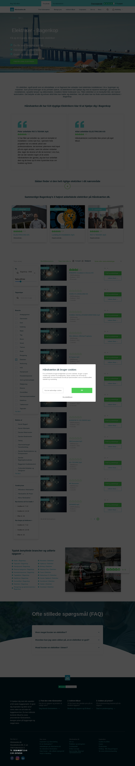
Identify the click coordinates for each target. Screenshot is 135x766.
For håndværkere (58, 3)
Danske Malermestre (25, 432)
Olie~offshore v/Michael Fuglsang (80, 336)
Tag (21, 335)
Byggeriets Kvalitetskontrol (27, 464)
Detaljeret (87, 261)
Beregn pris (58, 9)
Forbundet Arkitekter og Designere (26, 469)
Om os (92, 9)
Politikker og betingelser (77, 744)
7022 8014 (17, 750)
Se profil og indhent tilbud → (79, 576)
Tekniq (20, 440)
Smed (22, 343)
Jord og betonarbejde (27, 380)
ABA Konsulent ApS (75, 441)
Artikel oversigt (74, 749)
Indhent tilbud (70, 9)
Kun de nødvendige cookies (53, 390)
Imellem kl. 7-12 (23, 506)
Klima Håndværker (24, 498)
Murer (22, 339)
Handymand (24, 372)
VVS (21, 368)
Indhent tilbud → (113, 278)
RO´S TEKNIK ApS (40, 131)
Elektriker (23, 359)
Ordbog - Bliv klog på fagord (108, 749)
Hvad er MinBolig (45, 753)
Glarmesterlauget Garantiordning (24, 446)
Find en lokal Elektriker (24, 61)
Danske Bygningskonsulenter (25, 459)
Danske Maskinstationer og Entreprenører (27, 452)
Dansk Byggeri (23, 424)
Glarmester (23, 318)
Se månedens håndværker (48, 749)
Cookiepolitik (73, 746)
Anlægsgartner (25, 314)
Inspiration (82, 9)
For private (46, 3)
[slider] (26, 281)
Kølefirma (23, 400)
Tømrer (22, 347)
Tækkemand (24, 404)
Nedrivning (23, 363)
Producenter (103, 746)
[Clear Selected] (34, 273)
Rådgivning (23, 384)
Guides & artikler (104, 742)
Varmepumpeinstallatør (27, 396)
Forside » (14, 18)
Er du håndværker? (46, 744)
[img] (107, 9)
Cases (101, 744)
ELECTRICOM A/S (97, 131)
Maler (22, 331)
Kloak (22, 351)
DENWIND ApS (74, 504)
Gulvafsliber (24, 392)
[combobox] (26, 273)
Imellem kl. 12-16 (23, 511)
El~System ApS (74, 357)
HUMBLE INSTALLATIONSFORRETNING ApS (84, 315)
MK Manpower (74, 483)
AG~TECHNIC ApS (75, 462)
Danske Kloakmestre (25, 436)
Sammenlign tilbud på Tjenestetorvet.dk (76, 751)
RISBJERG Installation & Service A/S (81, 273)
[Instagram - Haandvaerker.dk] (18, 758)
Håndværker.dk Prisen (25, 494)
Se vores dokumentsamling (108, 751)
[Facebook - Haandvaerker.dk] (13, 758)
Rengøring (23, 355)
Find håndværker (44, 9)
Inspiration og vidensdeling (48, 742)
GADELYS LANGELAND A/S (78, 294)
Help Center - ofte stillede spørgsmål (52, 751)
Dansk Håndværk (24, 428)
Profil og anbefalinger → (112, 273)
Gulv (21, 323)
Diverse (22, 388)
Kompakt (77, 261)
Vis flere (18, 411)
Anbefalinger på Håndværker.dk (50, 746)
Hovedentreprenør (26, 376)
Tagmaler (23, 408)
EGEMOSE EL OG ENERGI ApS (79, 420)
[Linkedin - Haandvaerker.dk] (24, 758)
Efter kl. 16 (21, 516)
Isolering (23, 327)
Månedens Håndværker (26, 489)
